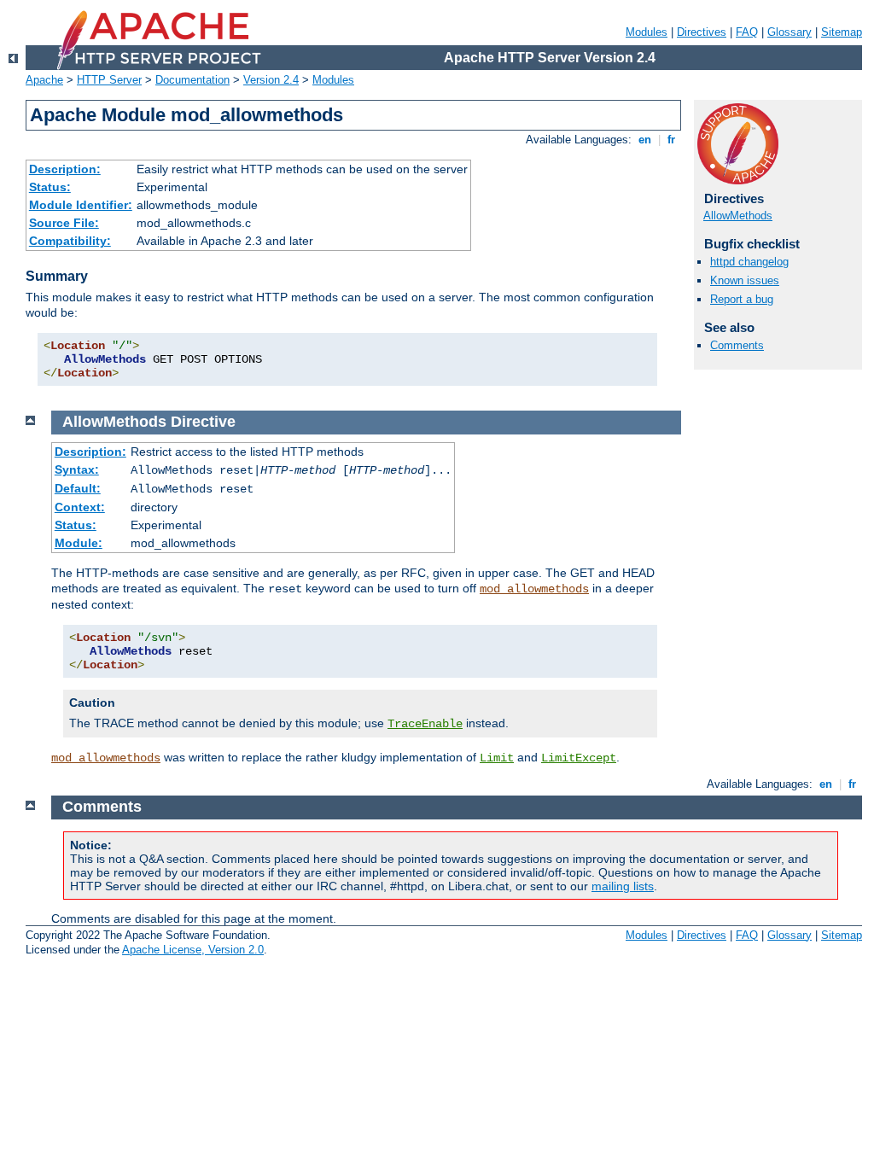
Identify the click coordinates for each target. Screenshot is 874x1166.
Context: (80, 507)
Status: (50, 187)
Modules (646, 32)
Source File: (64, 223)
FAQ (747, 32)
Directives (701, 32)
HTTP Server (109, 79)
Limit (497, 758)
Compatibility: (70, 241)
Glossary (789, 32)
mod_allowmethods (534, 589)
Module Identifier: (80, 205)
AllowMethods (737, 215)
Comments (737, 345)
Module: (78, 543)
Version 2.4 (271, 79)
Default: (78, 488)
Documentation (192, 79)
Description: (65, 169)
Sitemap (841, 32)
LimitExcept (578, 758)
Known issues (744, 280)
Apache (44, 79)
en (645, 139)
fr (671, 139)
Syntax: (77, 469)
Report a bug (741, 299)
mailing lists (622, 886)
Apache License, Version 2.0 (193, 949)
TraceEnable (425, 724)
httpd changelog (749, 261)
